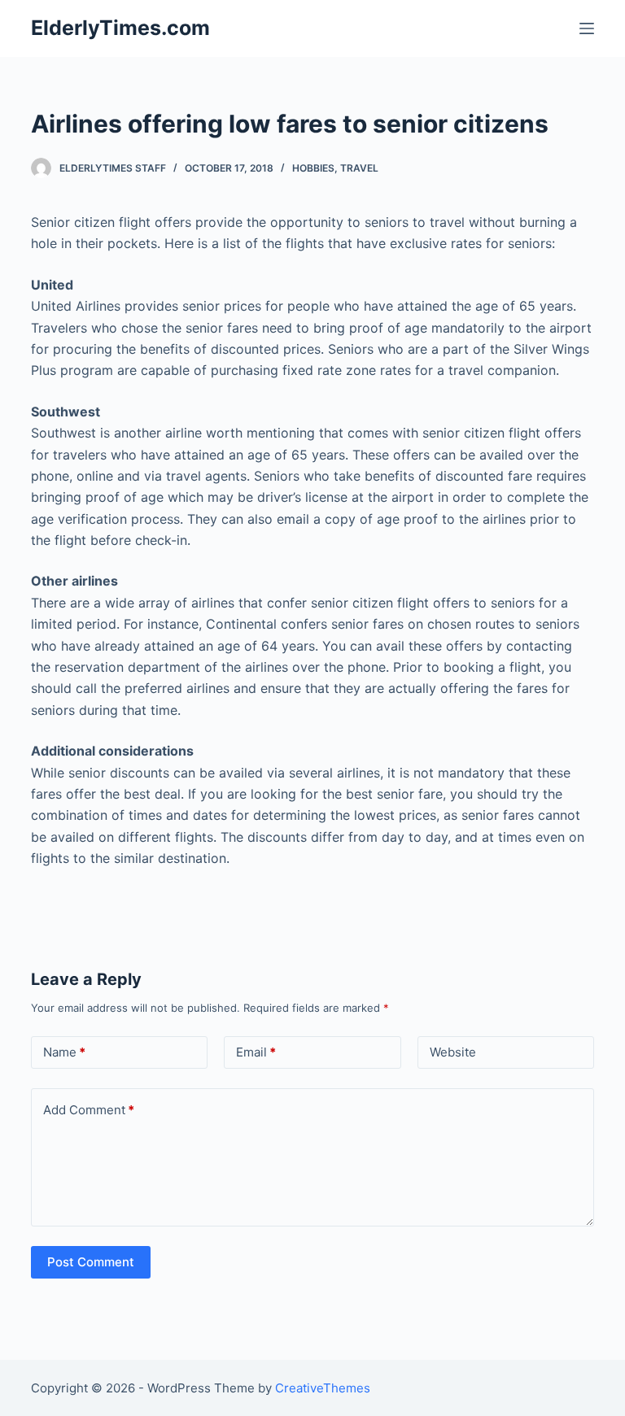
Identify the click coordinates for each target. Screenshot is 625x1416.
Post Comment (90, 1262)
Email (256, 1052)
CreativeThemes (322, 1388)
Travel (359, 168)
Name (64, 1052)
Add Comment (88, 1110)
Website (453, 1052)
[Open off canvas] (586, 28)
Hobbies (313, 168)
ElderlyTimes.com (120, 27)
